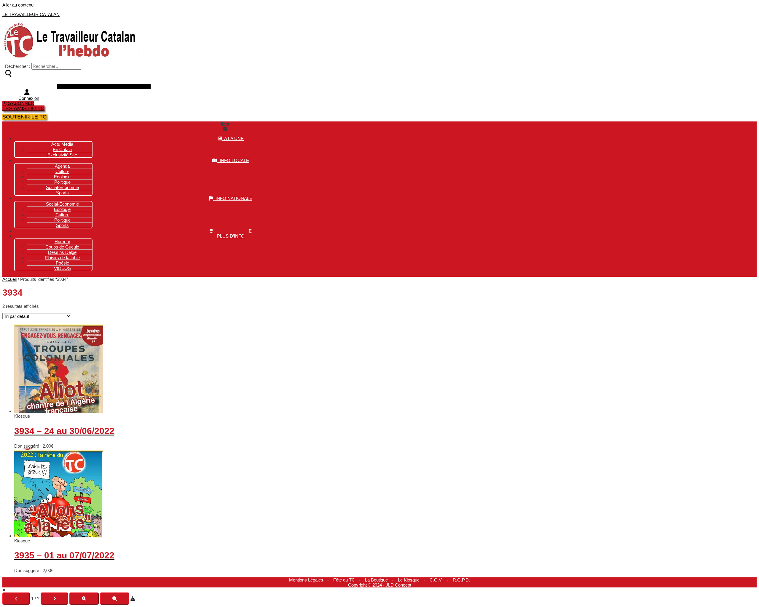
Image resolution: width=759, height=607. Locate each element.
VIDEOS (62, 268)
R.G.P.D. (461, 579)
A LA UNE (233, 138)
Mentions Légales (306, 579)
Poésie (62, 262)
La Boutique (376, 579)
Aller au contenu (18, 4)
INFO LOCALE (233, 160)
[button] (224, 126)
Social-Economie (62, 187)
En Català (62, 149)
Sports (62, 192)
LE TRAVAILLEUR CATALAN (31, 14)
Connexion (28, 98)
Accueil (9, 279)
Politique (62, 219)
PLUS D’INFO (231, 235)
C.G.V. (436, 579)
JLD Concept (398, 584)
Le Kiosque (409, 579)
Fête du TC (344, 579)
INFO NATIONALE (232, 198)
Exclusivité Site (62, 154)
